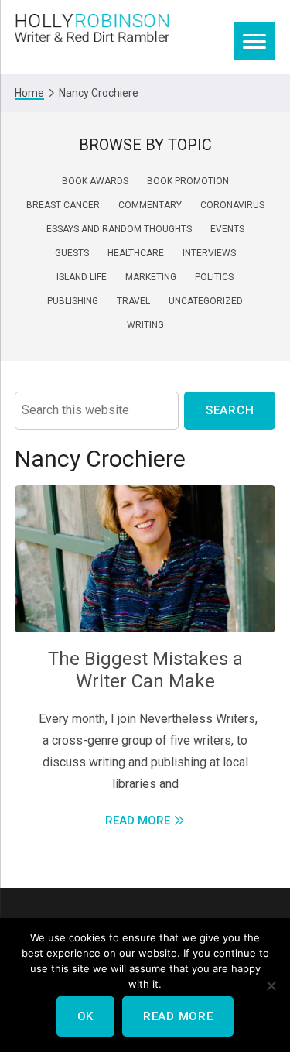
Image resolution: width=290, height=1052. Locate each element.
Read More (137, 821)
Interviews (209, 253)
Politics (214, 277)
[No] (270, 985)
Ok (85, 1016)
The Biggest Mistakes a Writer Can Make (145, 670)
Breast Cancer (63, 205)
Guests (72, 253)
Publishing (72, 301)
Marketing (150, 277)
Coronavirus (232, 205)
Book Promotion (188, 181)
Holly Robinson (92, 28)
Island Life (81, 277)
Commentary (150, 205)
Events (227, 229)
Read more (178, 1016)
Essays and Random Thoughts (119, 229)
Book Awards (95, 181)
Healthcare (135, 253)
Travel (133, 301)
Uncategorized (206, 301)
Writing (145, 325)
